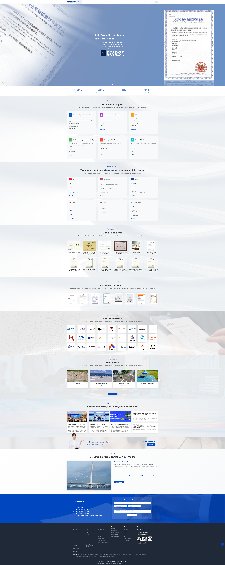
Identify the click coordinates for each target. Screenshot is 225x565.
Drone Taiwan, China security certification (76, 538)
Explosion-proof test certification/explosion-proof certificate (91, 545)
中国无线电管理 (91, 554)
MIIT (79, 554)
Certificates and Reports (128, 533)
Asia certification (114, 530)
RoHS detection (101, 529)
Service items (96, 1)
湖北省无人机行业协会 (123, 554)
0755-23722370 (149, 441)
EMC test (87, 534)
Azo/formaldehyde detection (103, 542)
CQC (82, 554)
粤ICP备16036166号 (125, 563)
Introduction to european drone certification (77, 541)
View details (71, 195)
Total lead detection (102, 540)
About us (146, 1)
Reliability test (88, 536)
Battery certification (114, 540)
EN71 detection (101, 534)
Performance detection (115, 541)
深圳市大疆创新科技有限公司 (96, 556)
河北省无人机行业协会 (104, 554)
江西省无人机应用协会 (142, 554)
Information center (137, 1)
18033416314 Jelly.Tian (82, 509)
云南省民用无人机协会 (77, 556)
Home (79, 1)
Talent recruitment (127, 536)
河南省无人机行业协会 (113, 554)
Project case (128, 1)
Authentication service (107, 1)
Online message (127, 540)
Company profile (127, 529)
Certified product (127, 534)
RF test (87, 529)
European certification (115, 532)
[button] (113, 84)
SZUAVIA (96, 554)
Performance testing (76, 531)
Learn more (71, 130)
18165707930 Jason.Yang (82, 513)
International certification (115, 536)
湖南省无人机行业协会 (133, 554)
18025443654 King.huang (82, 511)
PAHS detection (101, 533)
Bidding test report (76, 529)
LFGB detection (101, 536)
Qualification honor (127, 531)
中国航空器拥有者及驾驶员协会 (109, 556)
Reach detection (101, 531)
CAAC (85, 554)
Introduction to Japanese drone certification (77, 547)
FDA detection (101, 538)
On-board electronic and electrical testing (90, 538)
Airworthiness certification (77, 533)
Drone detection (87, 1)
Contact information (127, 538)
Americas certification (115, 534)
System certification (115, 538)
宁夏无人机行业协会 (86, 556)
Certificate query (119, 1)
